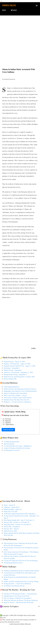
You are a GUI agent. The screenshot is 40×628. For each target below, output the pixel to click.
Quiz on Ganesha (9, 444)
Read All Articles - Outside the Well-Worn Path (18, 602)
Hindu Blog (9, 5)
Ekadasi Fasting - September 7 (13, 370)
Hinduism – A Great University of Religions (17, 402)
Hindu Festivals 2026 (10, 531)
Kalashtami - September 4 (12, 368)
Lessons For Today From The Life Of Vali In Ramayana (21, 560)
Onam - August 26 (9, 505)
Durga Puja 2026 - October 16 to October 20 (17, 524)
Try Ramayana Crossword (11, 450)
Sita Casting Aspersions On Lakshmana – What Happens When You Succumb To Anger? (21, 553)
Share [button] (33, 348)
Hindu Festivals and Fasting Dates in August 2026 (19, 377)
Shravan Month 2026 (10, 379)
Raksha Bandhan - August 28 (12, 509)
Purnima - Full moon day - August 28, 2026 (17, 364)
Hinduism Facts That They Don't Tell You (16, 400)
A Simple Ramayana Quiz (11, 441)
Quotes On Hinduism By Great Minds (15, 393)
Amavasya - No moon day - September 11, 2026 (18, 372)
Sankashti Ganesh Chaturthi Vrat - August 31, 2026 (19, 366)
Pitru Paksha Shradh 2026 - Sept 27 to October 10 (19, 520)
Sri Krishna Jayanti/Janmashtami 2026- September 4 (20, 514)
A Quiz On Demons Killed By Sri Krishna (17, 448)
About (4, 10)
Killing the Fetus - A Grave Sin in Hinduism (17, 583)
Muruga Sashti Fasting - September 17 (15, 374)
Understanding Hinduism (11, 387)
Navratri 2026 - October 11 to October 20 (16, 522)
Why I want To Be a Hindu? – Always (15, 395)
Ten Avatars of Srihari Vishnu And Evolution (18, 397)
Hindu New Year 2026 (10, 511)
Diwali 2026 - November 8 (12, 526)
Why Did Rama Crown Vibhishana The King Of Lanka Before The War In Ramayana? (20, 544)
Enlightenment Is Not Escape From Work (16, 596)
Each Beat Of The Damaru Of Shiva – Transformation (20, 594)
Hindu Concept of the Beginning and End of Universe (20, 389)
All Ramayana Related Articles (13, 563)
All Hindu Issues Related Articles (14, 586)
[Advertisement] (20, 38)
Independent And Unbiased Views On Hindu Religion (20, 391)
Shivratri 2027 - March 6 (11, 529)
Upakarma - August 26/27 (11, 507)
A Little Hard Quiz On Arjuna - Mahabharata (18, 446)
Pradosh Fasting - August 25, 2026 (14, 361)
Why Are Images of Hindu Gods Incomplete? (18, 598)
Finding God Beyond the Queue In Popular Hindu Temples (21, 571)
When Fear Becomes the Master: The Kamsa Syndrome (21, 600)
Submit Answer (8, 430)
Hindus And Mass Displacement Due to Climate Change (21, 581)
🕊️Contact (14, 10)
